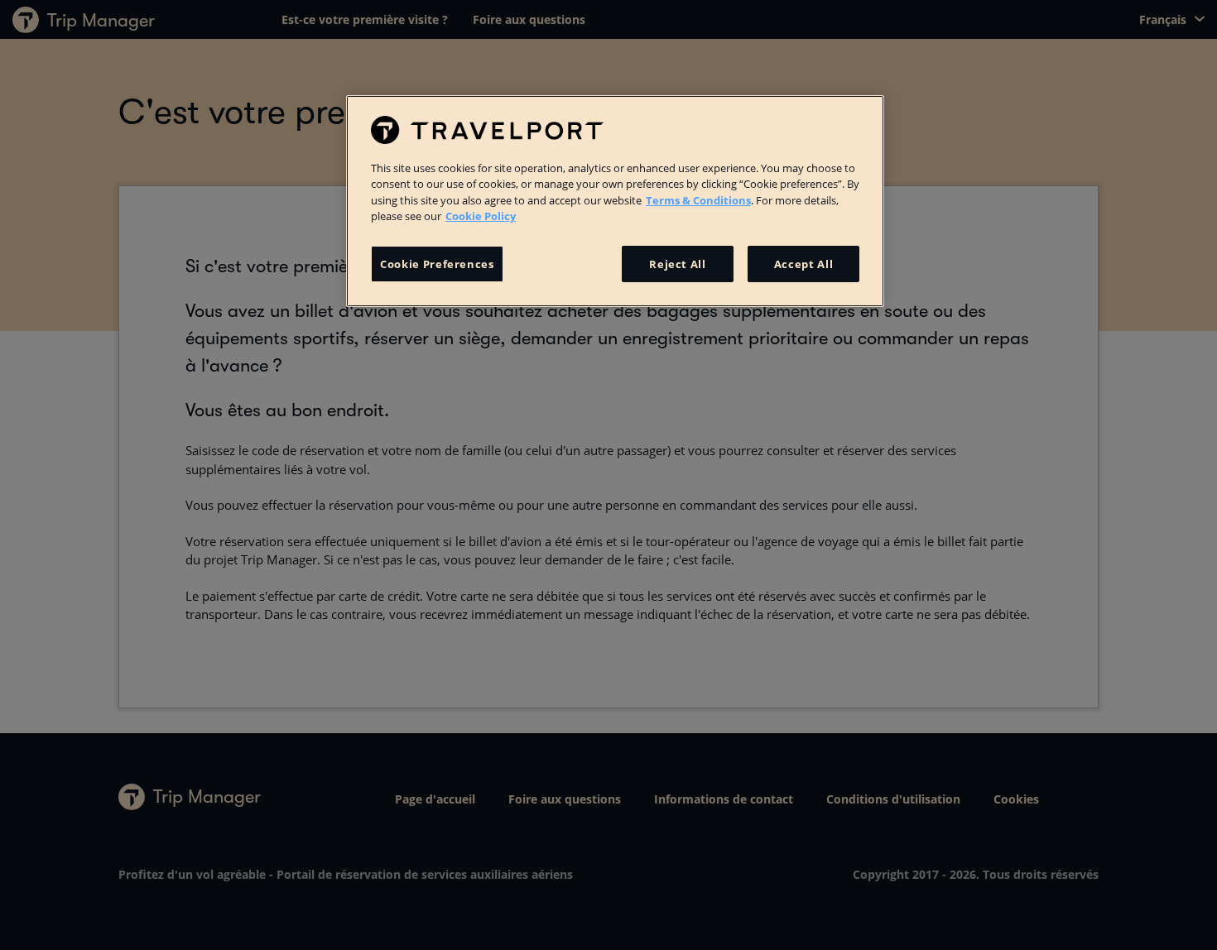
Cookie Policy (480, 216)
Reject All (677, 264)
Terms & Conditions (698, 200)
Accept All (804, 264)
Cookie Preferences (437, 264)
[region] (615, 201)
